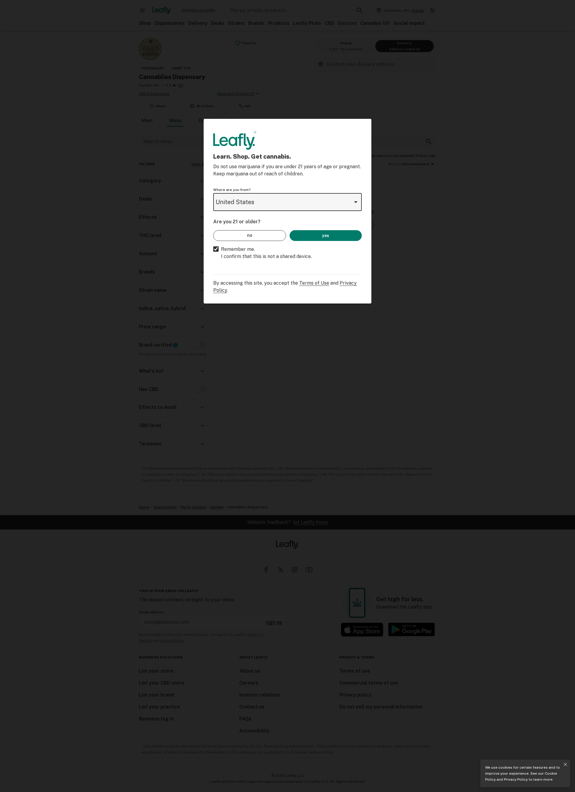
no (249, 235)
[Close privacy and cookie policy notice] (565, 764)
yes (325, 235)
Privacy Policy (516, 779)
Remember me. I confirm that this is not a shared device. (266, 252)
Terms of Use (314, 283)
